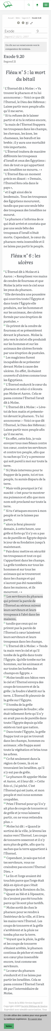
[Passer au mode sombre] (37, 5)
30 (5, 857)
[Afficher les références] (27, 24)
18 (4, 523)
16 (4, 487)
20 (5, 595)
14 (4, 437)
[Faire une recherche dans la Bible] (28, 5)
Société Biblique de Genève (34, 1006)
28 (5, 802)
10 (5, 325)
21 (4, 622)
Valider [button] (9, 1026)
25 (5, 730)
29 (5, 825)
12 (4, 383)
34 (5, 938)
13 (4, 406)
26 (5, 757)
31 (4, 875)
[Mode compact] (31, 24)
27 (5, 775)
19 (4, 550)
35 (5, 969)
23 (5, 676)
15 (4, 469)
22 (5, 645)
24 (5, 703)
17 (4, 509)
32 (5, 893)
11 (4, 356)
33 (5, 906)
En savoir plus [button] (35, 1019)
